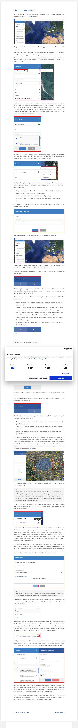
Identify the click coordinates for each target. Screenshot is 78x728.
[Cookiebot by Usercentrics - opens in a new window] (65, 349)
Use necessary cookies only (38, 378)
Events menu (59, 712)
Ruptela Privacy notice (40, 358)
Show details (65, 373)
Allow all (60, 378)
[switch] (30, 368)
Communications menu (21, 712)
